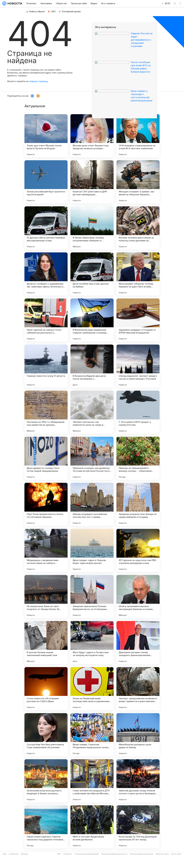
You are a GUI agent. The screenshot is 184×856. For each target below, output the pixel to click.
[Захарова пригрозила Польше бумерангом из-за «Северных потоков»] (92, 596)
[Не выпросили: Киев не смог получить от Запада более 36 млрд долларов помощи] (46, 596)
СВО (53, 11)
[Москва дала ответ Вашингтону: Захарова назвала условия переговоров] (92, 135)
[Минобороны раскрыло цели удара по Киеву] (138, 734)
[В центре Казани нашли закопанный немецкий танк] (46, 642)
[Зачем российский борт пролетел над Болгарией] (46, 181)
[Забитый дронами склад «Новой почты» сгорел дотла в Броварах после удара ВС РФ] (138, 780)
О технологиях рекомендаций (86, 854)
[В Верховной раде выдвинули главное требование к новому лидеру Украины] (92, 320)
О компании (13, 854)
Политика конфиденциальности (114, 854)
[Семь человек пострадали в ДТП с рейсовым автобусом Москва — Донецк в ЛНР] (92, 780)
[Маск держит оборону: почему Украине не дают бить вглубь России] (138, 274)
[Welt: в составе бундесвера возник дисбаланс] (92, 827)
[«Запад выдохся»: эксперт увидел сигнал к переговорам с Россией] (138, 366)
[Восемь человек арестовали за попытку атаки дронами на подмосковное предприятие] (138, 228)
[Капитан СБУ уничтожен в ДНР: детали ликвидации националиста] (92, 181)
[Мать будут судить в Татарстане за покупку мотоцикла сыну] (92, 642)
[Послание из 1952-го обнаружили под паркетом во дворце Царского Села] (46, 412)
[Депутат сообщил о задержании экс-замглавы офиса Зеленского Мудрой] (46, 274)
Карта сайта (176, 854)
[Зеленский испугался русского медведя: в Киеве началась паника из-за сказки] (46, 780)
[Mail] (4, 3)
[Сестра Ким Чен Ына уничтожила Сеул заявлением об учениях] (46, 734)
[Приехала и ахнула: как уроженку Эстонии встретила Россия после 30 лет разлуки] (92, 458)
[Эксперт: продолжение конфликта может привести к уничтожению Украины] (138, 688)
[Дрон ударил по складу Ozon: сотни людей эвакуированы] (46, 458)
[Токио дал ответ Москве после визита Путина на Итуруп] (46, 135)
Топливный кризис (71, 11)
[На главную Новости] (14, 3)
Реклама (24, 854)
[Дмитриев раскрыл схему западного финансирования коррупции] (138, 642)
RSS (59, 854)
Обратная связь (162, 854)
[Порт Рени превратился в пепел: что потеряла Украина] (46, 504)
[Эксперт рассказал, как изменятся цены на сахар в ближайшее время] (92, 412)
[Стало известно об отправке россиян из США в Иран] (46, 688)
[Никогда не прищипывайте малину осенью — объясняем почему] (138, 458)
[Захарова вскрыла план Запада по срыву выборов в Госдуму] (138, 504)
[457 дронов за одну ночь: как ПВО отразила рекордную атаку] (138, 550)
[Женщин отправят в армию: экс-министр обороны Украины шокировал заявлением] (138, 181)
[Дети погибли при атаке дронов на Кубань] (92, 274)
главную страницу (38, 81)
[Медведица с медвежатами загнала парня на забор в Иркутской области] (46, 550)
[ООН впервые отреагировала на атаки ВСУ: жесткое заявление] (138, 135)
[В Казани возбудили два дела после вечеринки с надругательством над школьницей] (92, 366)
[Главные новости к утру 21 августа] (46, 366)
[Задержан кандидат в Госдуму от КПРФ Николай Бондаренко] (138, 320)
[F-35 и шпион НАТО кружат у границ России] (138, 412)
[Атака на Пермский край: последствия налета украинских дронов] (92, 688)
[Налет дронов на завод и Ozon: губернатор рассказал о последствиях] (46, 320)
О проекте (67, 854)
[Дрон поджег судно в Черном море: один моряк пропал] (92, 550)
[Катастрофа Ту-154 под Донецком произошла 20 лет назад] (138, 827)
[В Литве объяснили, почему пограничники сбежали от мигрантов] (92, 228)
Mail (4, 854)
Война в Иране (37, 11)
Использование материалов (141, 854)
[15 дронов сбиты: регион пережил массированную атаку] (46, 228)
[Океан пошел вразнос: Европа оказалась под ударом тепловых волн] (46, 827)
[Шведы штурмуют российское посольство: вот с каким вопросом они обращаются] (92, 504)
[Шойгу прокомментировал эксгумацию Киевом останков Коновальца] (138, 596)
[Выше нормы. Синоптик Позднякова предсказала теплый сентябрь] (92, 734)
